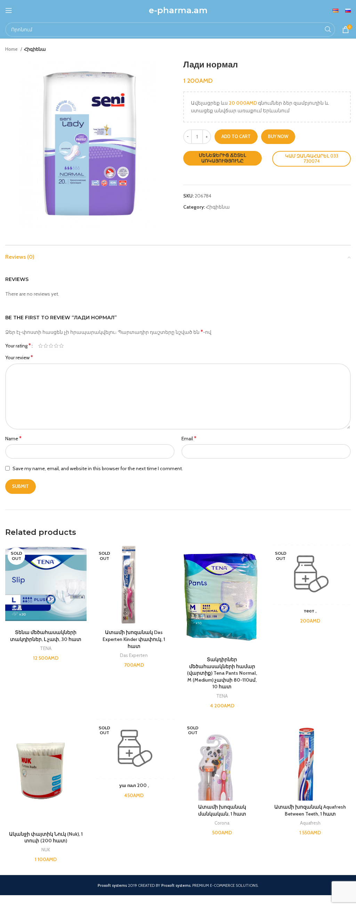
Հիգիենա (35, 49)
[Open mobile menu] (9, 10)
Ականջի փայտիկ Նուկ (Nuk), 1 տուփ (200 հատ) (46, 837)
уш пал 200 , (134, 785)
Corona (222, 823)
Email (188, 438)
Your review (19, 357)
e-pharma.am (178, 10)
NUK (45, 849)
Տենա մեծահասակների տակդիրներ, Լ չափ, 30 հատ (45, 635)
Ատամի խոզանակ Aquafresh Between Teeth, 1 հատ (310, 810)
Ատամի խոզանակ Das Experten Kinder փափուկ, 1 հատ (134, 639)
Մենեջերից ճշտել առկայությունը (222, 157)
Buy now (278, 136)
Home (12, 49)
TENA (45, 648)
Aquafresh (310, 823)
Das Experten (134, 655)
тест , (310, 611)
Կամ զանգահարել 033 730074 (311, 158)
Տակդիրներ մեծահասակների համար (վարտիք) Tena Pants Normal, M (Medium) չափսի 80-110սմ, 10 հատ (222, 673)
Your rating (18, 345)
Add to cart (236, 136)
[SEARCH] (328, 29)
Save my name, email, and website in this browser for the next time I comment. (98, 468)
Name (13, 438)
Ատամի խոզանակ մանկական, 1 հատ (222, 810)
